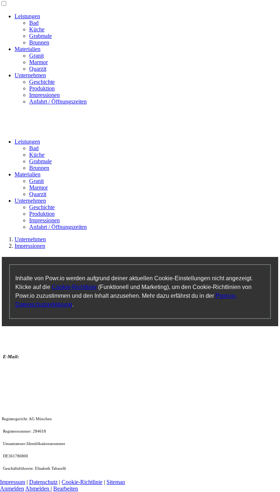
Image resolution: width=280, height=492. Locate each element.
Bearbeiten (65, 488)
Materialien (27, 49)
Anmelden (12, 488)
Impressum (12, 482)
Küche (36, 29)
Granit (36, 55)
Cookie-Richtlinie (74, 287)
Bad (34, 23)
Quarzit (37, 69)
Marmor (38, 62)
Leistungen (27, 16)
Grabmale (40, 36)
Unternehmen (30, 75)
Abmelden (38, 488)
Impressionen (44, 95)
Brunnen (39, 42)
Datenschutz (43, 482)
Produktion (42, 88)
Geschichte (42, 82)
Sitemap (115, 482)
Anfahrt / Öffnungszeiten (58, 101)
